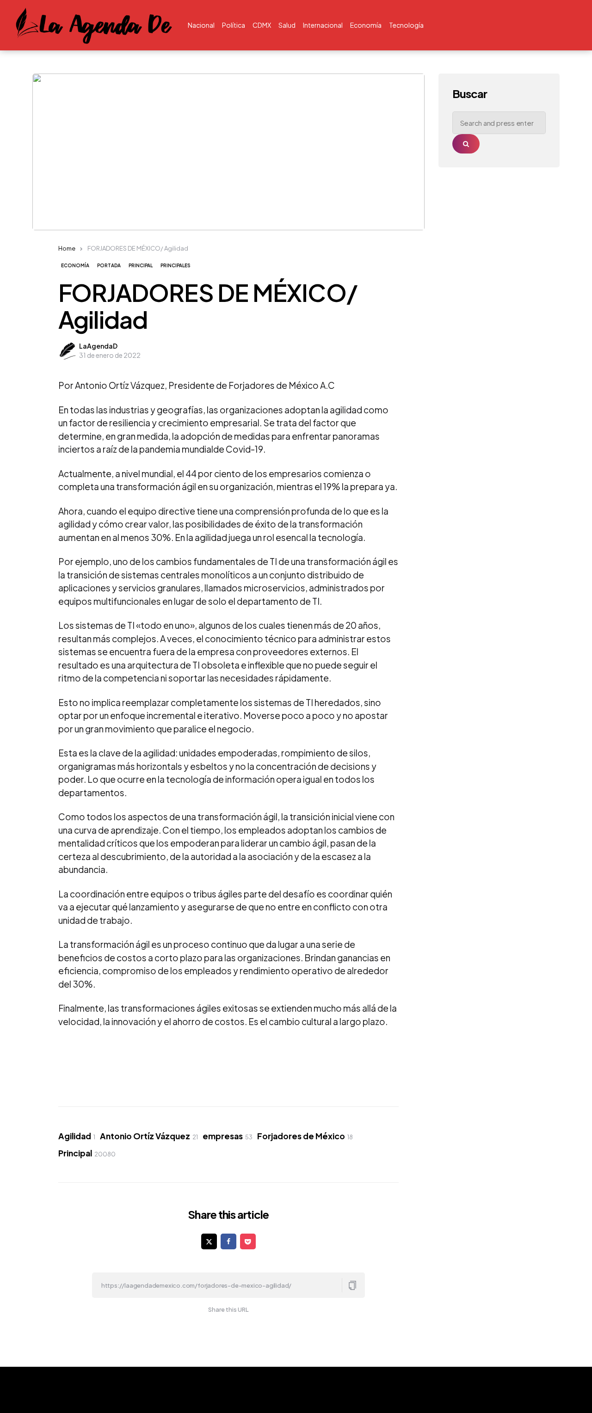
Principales (175, 265)
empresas (228, 1136)
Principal (141, 265)
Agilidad (76, 1136)
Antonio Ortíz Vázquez (149, 1136)
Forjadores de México (305, 1136)
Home (66, 248)
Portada (109, 265)
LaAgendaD (98, 346)
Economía (75, 265)
